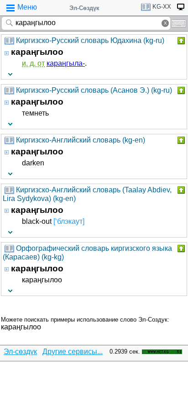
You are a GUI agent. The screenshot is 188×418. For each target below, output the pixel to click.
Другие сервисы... (72, 351)
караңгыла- (66, 63)
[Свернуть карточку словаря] (180, 40)
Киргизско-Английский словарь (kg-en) (80, 140)
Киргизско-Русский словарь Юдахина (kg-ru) (90, 40)
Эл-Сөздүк (84, 8)
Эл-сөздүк (20, 351)
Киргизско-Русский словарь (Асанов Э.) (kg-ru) (94, 90)
